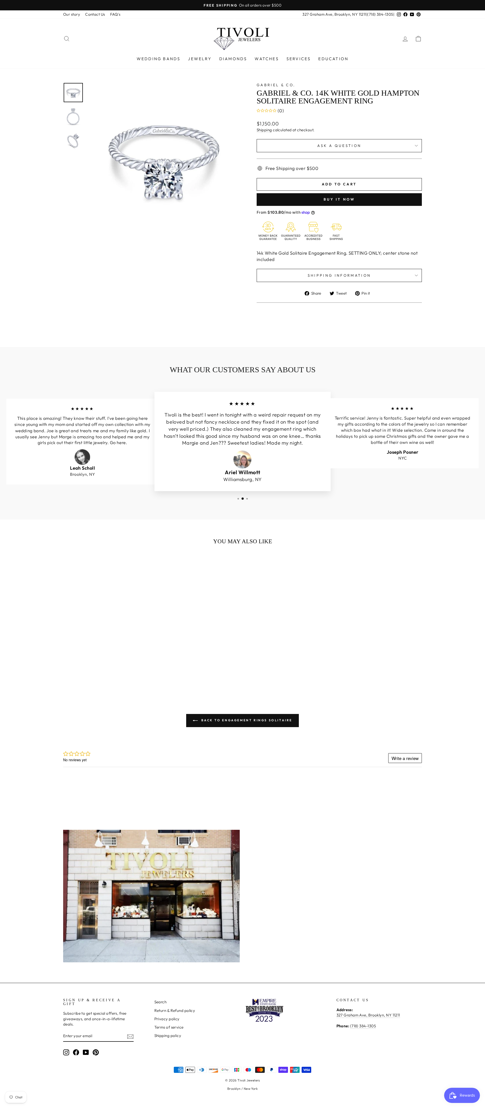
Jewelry (199, 58)
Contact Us (95, 14)
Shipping (264, 129)
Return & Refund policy (174, 1010)
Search (160, 1002)
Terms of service (169, 1027)
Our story (71, 14)
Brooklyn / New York (242, 1089)
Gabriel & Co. (276, 85)
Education (333, 58)
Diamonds (233, 58)
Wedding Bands (159, 58)
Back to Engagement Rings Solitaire (246, 720)
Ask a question (339, 145)
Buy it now (339, 199)
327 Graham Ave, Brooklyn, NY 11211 (334, 14)
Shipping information (339, 275)
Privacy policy (167, 1018)
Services (298, 58)
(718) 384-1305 (380, 14)
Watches (267, 58)
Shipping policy (167, 1035)
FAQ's (115, 14)
